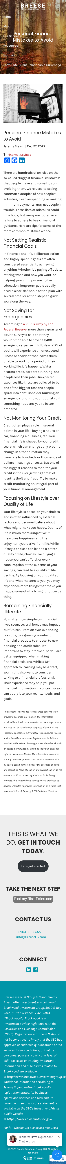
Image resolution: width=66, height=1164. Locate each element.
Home (7, 16)
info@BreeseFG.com (31, 937)
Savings (25, 154)
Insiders (9, 55)
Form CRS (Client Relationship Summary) (32, 65)
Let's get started (33, 866)
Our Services (12, 36)
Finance (13, 154)
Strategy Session (15, 74)
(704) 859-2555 (29, 932)
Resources (10, 45)
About (7, 26)
